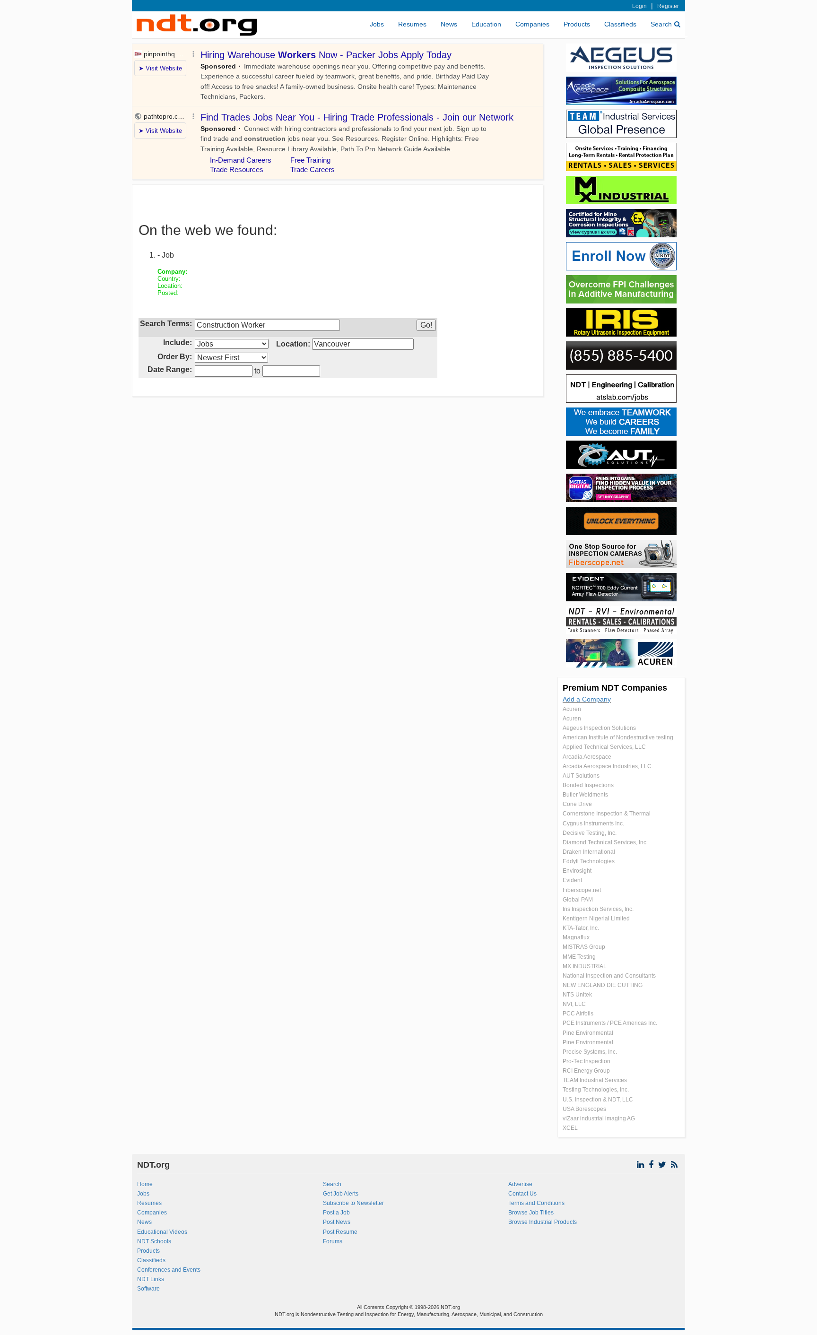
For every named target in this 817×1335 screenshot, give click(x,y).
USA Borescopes (584, 1109)
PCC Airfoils (578, 1013)
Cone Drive (577, 804)
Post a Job (336, 1212)
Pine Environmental (588, 1033)
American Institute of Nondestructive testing (618, 737)
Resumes (412, 24)
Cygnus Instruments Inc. (593, 823)
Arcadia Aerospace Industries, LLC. (608, 766)
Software (148, 1288)
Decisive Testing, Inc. (590, 833)
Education (486, 24)
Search (661, 24)
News (449, 24)
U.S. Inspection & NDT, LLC (598, 1099)
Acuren (572, 709)
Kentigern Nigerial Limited (596, 918)
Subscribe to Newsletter (353, 1203)
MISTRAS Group (584, 947)
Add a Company (587, 699)
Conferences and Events (168, 1269)
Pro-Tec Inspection (586, 1061)
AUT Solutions (581, 775)
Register (668, 6)
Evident (572, 880)
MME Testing (579, 957)
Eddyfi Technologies (589, 861)
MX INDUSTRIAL (585, 966)
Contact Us (522, 1193)
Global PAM (578, 899)
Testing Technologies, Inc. (596, 1089)
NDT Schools (154, 1241)
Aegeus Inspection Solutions (599, 728)
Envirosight (577, 870)
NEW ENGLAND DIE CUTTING (603, 985)
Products (577, 24)
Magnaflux (576, 937)
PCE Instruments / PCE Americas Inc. (610, 1023)
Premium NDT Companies (615, 688)
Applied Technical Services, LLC (604, 747)
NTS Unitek (577, 994)
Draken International (589, 852)
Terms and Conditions (536, 1203)
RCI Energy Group (586, 1070)
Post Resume (340, 1232)
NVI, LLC (574, 1004)
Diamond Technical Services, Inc (604, 842)
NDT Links (150, 1279)
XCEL (570, 1128)
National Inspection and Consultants (609, 975)
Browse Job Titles (531, 1212)
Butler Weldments (585, 794)
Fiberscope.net (582, 890)
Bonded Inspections (588, 785)
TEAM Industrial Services (595, 1080)
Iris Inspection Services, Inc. (598, 909)
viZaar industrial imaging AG (599, 1118)
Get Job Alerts (340, 1193)
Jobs (377, 24)
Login (639, 6)
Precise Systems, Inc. (590, 1052)
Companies (532, 24)
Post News (336, 1222)
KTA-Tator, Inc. (581, 928)
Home (145, 1184)
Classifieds (620, 24)
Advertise (520, 1184)
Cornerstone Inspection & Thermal (607, 813)
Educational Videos (162, 1232)
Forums (332, 1241)
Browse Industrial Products (542, 1222)
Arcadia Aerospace (587, 757)
